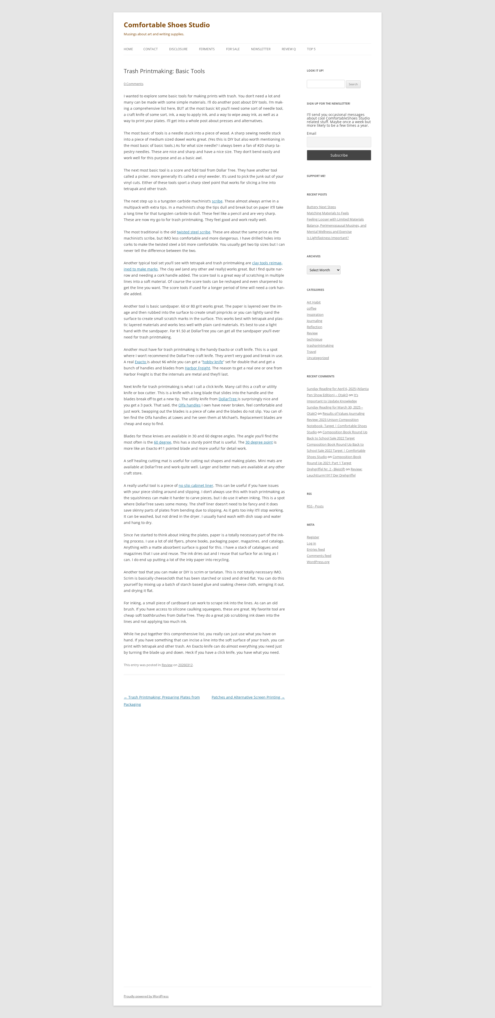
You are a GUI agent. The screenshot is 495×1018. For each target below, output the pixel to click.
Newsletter (260, 49)
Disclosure (178, 49)
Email (311, 133)
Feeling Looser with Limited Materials (335, 219)
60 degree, (163, 442)
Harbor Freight (197, 368)
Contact (150, 49)
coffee (311, 308)
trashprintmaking (320, 345)
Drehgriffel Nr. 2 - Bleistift (326, 469)
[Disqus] (204, 776)
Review (167, 665)
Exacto (141, 361)
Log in (311, 543)
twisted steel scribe (193, 232)
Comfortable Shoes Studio (167, 24)
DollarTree (228, 398)
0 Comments (133, 83)
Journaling (314, 320)
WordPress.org (318, 561)
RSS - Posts (315, 506)
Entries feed (316, 549)
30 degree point (259, 442)
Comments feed (319, 555)
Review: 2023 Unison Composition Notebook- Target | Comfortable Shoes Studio (337, 425)
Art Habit (314, 302)
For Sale (233, 49)
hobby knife (213, 361)
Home (128, 49)
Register (313, 537)
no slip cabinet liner (196, 485)
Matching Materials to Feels (328, 213)
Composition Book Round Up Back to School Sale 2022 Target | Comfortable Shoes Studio (336, 450)
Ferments (207, 49)
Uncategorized (318, 357)
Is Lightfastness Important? (328, 237)
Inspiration (315, 314)
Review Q (289, 49)
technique (314, 339)
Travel (311, 351)
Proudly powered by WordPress (146, 996)
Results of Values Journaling (344, 413)
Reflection (314, 327)
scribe (217, 201)
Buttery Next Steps (321, 207)
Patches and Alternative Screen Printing (248, 697)
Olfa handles (189, 405)
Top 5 (311, 49)
